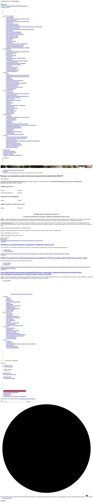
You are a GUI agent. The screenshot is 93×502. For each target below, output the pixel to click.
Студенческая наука (11, 88)
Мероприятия (9, 304)
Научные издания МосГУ (12, 84)
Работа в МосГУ (10, 113)
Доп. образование (10, 320)
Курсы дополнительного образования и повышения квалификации (23, 140)
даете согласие (62, 496)
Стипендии (9, 56)
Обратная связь (10, 133)
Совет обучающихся (11, 68)
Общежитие (9, 42)
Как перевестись (10, 38)
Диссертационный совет (12, 81)
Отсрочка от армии (11, 332)
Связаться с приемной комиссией (14, 46)
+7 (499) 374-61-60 (8, 366)
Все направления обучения (13, 25)
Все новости (4, 239)
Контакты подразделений (9, 152)
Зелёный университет (11, 71)
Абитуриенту (9, 22)
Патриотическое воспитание (13, 100)
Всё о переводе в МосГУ (12, 37)
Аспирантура (9, 30)
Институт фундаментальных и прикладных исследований (20, 343)
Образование (6, 264)
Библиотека (9, 66)
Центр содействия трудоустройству (15, 134)
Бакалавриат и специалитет (13, 317)
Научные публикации (11, 346)
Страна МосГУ (10, 92)
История (8, 104)
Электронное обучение (12, 67)
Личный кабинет (10, 328)
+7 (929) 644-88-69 (14, 1)
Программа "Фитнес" (11, 142)
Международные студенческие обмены (16, 63)
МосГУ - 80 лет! (10, 98)
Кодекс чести (9, 300)
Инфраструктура (10, 307)
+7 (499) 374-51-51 (5, 1)
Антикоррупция (7, 393)
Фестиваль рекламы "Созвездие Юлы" (16, 58)
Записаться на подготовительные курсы (16, 138)
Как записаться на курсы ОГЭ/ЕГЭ (15, 34)
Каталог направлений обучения (14, 144)
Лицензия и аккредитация (12, 308)
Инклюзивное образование (13, 333)
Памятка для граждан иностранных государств (18, 47)
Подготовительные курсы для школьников (17, 43)
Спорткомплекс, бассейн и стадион (15, 45)
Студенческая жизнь (8, 251)
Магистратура (9, 318)
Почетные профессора (11, 108)
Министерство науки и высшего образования (14, 396)
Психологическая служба (12, 70)
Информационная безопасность (14, 131)
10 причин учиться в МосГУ (13, 97)
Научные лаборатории (11, 85)
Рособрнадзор (6, 395)
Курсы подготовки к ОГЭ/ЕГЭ (14, 33)
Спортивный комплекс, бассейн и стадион (17, 60)
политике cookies (7, 498)
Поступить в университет (12, 146)
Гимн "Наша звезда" (11, 110)
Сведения (5, 157)
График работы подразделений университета (17, 21)
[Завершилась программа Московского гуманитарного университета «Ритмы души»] (22, 240)
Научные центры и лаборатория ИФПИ (16, 83)
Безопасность (9, 130)
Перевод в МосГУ (10, 324)
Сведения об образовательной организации (14, 391)
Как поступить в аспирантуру (13, 32)
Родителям (9, 115)
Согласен (3, 500)
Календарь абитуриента (12, 24)
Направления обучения (12, 316)
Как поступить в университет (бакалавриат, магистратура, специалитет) (24, 26)
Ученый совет (9, 109)
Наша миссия (9, 102)
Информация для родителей (13, 305)
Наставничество (10, 129)
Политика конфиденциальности (27, 398)
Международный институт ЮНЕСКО (15, 105)
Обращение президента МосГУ (14, 127)
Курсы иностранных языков (13, 143)
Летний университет (11, 20)
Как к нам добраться (8, 153)
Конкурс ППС (9, 311)
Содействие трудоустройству (13, 64)
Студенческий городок (12, 62)
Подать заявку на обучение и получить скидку (17, 18)
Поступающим (10, 17)
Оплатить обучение (11, 41)
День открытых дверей (12, 35)
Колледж (8, 321)
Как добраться (7, 373)
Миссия (8, 299)
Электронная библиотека (12, 330)
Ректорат (8, 101)
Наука (7, 74)
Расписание (9, 54)
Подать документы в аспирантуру (14, 80)
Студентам (9, 50)
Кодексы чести (10, 106)
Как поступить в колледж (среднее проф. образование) (19, 29)
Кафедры (8, 77)
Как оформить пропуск (9, 378)
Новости (8, 303)
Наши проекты (10, 89)
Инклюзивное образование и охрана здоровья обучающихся (21, 125)
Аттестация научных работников (14, 87)
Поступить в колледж (11, 147)
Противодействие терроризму (10, 392)
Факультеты (9, 39)
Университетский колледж (13, 28)
